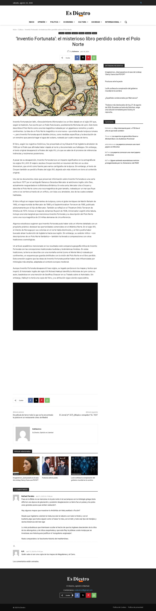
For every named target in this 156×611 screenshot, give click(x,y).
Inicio (15, 30)
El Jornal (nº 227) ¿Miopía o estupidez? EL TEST (78, 415)
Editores (81, 33)
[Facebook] (77, 57)
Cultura (20, 30)
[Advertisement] (55, 362)
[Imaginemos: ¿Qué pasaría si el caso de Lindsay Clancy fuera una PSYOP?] (26, 465)
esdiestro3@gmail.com (83, 590)
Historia (68, 33)
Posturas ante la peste (50, 478)
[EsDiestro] (68, 51)
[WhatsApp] (94, 57)
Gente (94, 33)
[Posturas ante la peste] (55, 465)
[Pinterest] (88, 57)
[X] (141, 3)
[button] (126, 22)
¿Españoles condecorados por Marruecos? (121, 98)
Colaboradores (47, 474)
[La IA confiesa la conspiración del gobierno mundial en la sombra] (84, 465)
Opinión (74, 33)
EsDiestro (75, 51)
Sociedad (88, 33)
